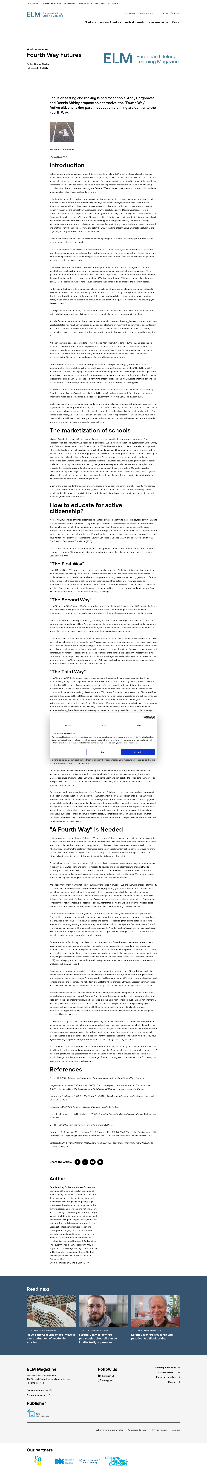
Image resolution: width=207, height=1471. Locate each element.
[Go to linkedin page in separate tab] (85, 1162)
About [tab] (139, 725)
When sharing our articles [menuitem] (109, 1429)
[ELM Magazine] (45, 14)
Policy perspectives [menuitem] (158, 21)
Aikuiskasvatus (70, 3)
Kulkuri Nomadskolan (110, 3)
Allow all (137, 752)
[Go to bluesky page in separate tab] (93, 1162)
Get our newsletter (147, 13)
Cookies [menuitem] (176, 1429)
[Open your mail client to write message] (100, 1162)
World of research (38, 49)
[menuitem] (167, 1367)
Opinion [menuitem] (176, 21)
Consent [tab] (67, 725)
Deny (103, 752)
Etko (96, 3)
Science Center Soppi (52, 3)
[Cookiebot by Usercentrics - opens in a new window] (144, 717)
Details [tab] (103, 725)
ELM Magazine (85, 3)
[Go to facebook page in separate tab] (77, 1162)
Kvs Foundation (33, 3)
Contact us (163, 13)
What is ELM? (129, 13)
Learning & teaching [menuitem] (110, 21)
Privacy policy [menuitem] (159, 1429)
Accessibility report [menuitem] (138, 1429)
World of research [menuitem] (134, 21)
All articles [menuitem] (90, 21)
